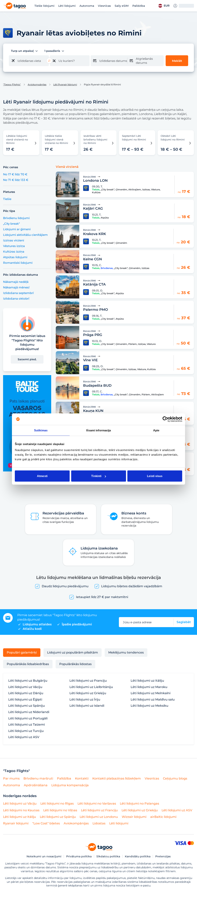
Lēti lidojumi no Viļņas (60, 810)
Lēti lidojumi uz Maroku (149, 687)
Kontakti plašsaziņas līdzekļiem (116, 778)
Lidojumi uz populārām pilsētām (72, 652)
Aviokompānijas (37, 84)
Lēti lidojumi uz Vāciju (25, 687)
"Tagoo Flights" (12, 84)
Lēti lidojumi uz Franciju (88, 680)
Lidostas (99, 823)
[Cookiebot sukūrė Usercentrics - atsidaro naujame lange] (165, 419)
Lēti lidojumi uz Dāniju (25, 693)
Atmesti (42, 476)
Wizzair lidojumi (134, 817)
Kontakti (81, 778)
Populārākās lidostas (75, 664)
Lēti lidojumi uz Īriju (84, 699)
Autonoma (86, 6)
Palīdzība (138, 6)
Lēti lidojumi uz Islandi (86, 705)
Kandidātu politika (137, 856)
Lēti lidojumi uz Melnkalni (150, 693)
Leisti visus (154, 476)
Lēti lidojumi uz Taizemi (26, 724)
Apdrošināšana (36, 785)
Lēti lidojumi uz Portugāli (28, 718)
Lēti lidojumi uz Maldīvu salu (153, 699)
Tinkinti (96, 476)
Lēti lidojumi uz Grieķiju (87, 693)
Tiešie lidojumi (44, 6)
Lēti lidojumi (67, 6)
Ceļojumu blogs (175, 778)
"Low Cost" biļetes (46, 823)
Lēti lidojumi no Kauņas (21, 810)
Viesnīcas (104, 6)
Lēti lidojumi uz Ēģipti (25, 699)
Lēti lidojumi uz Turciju (26, 731)
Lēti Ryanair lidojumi (65, 84)
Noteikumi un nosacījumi (44, 856)
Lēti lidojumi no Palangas (139, 803)
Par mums (11, 778)
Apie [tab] (156, 430)
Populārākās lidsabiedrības (28, 664)
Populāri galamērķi (22, 652)
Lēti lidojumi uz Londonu (99, 817)
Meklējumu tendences (126, 652)
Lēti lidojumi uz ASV (23, 737)
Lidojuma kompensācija (70, 785)
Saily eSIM (122, 6)
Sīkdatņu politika (108, 856)
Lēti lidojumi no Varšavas (97, 803)
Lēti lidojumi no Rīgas (57, 803)
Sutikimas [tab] (41, 430)
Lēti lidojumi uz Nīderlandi (28, 712)
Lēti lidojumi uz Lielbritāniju (91, 687)
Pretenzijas (163, 856)
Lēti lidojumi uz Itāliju (147, 680)
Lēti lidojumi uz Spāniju (26, 705)
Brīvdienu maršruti (38, 778)
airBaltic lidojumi (163, 817)
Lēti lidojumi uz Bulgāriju (27, 680)
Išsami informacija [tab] (98, 430)
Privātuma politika (79, 856)
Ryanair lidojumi (15, 823)
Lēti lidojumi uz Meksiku (149, 705)
